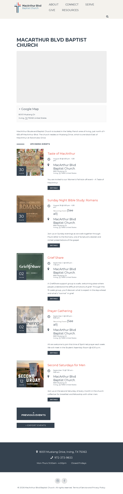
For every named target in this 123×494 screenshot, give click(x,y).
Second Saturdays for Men (66, 365)
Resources (70, 10)
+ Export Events (35, 425)
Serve (89, 4)
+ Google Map (29, 109)
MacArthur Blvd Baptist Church (64, 166)
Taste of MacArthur (61, 153)
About (54, 4)
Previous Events (33, 414)
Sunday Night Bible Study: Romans (73, 200)
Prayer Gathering (60, 311)
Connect (72, 4)
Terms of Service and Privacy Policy (89, 487)
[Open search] (107, 16)
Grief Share (56, 258)
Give (52, 10)
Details (53, 188)
